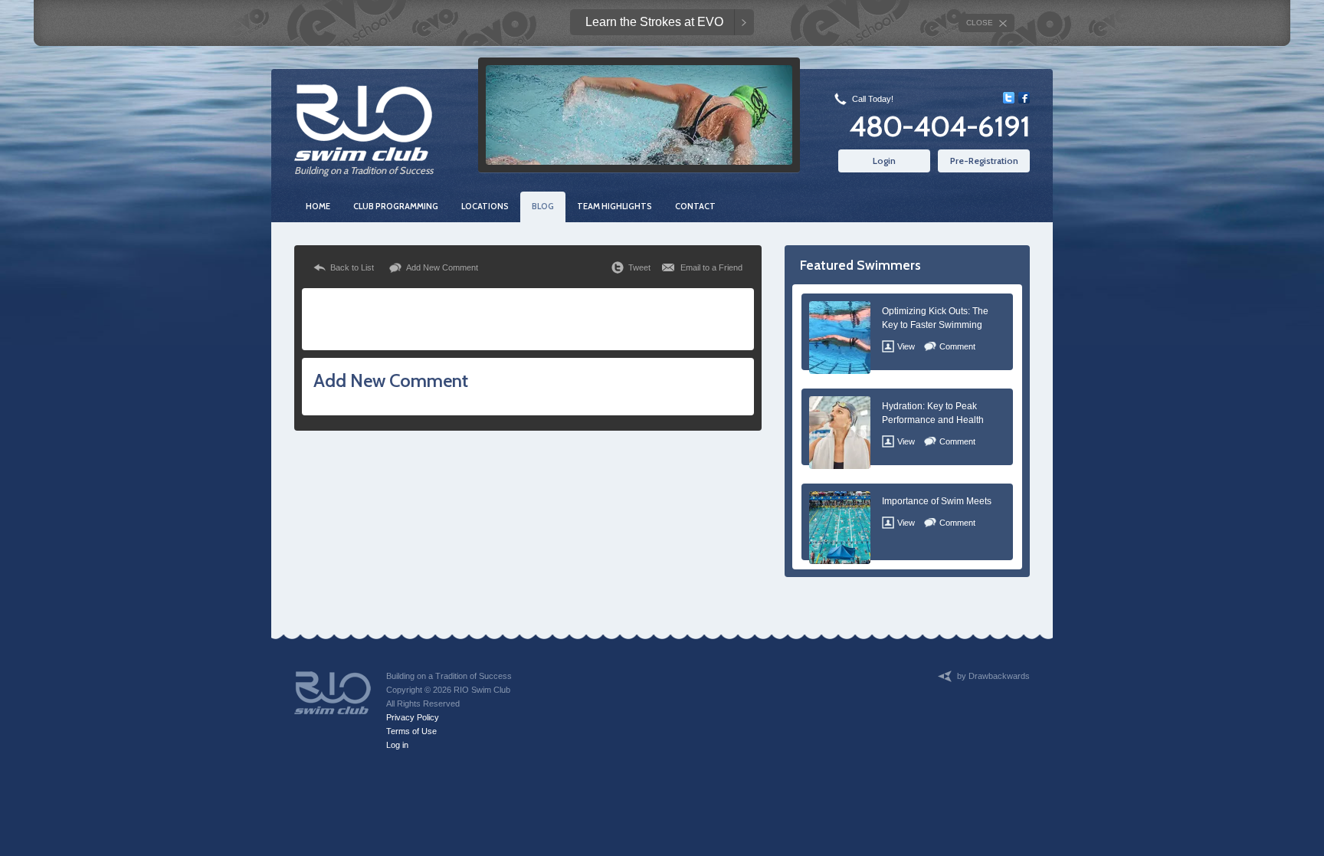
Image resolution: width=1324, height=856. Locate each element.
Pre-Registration (984, 160)
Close (979, 22)
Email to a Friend (711, 267)
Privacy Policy (412, 717)
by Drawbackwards (993, 676)
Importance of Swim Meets (936, 501)
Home (318, 206)
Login (884, 160)
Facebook (1024, 97)
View (906, 346)
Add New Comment (442, 267)
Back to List (352, 267)
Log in (397, 744)
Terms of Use (411, 731)
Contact (695, 206)
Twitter (1008, 97)
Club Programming (395, 206)
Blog (543, 206)
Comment (957, 346)
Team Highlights (614, 206)
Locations (485, 206)
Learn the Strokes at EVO (654, 21)
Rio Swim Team (363, 122)
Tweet (639, 267)
